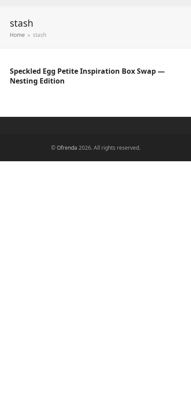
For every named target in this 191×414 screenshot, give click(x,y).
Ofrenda (67, 147)
